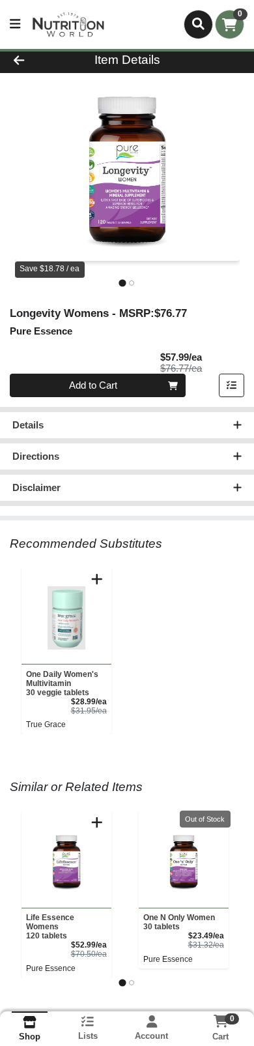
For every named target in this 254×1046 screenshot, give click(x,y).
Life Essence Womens (50, 926)
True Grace (46, 724)
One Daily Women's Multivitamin (62, 683)
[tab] (122, 282)
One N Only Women (179, 922)
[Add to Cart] (97, 579)
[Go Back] (39, 60)
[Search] (198, 24)
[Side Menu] (15, 24)
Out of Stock (205, 819)
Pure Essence (51, 968)
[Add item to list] (232, 385)
